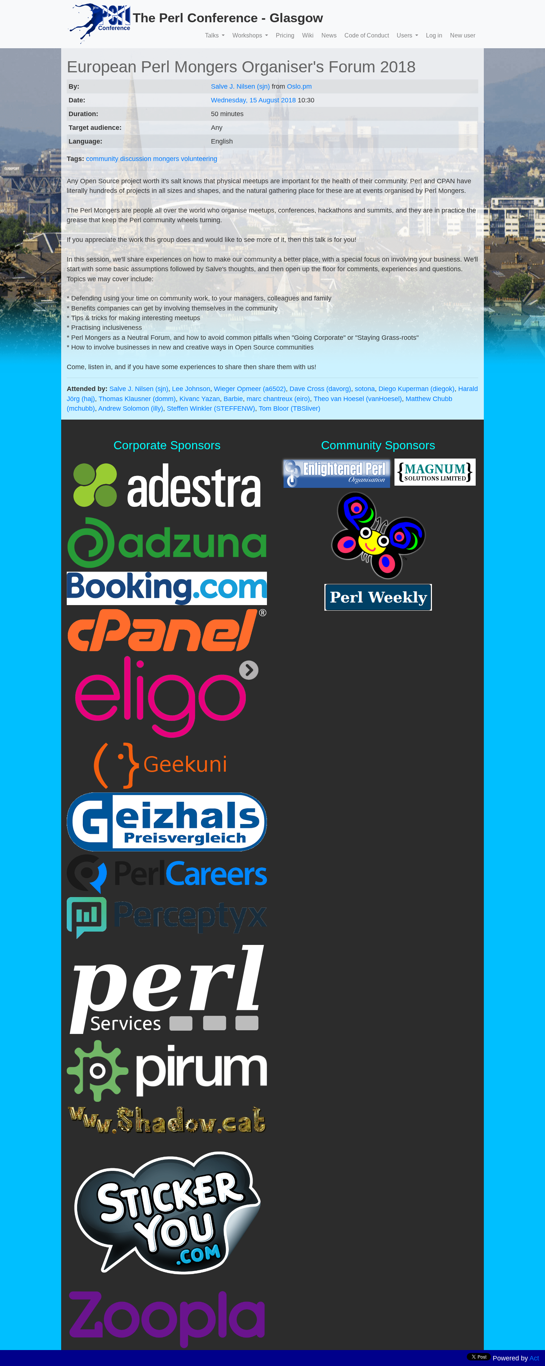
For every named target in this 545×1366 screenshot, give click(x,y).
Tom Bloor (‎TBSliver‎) (289, 408)
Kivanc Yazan (199, 399)
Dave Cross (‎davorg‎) (320, 389)
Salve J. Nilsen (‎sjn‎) (240, 86)
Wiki (308, 35)
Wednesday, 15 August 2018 (253, 100)
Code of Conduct (366, 35)
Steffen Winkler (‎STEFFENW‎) (211, 408)
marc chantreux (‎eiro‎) (278, 399)
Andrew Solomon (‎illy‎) (130, 408)
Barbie (233, 399)
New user (462, 35)
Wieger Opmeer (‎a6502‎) (250, 389)
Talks (212, 35)
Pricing (285, 35)
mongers (166, 158)
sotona (365, 389)
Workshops (248, 35)
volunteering (199, 158)
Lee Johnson (191, 389)
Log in (434, 35)
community (102, 158)
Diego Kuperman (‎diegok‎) (417, 389)
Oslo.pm (299, 86)
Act (534, 1358)
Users (405, 35)
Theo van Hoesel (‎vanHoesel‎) (358, 399)
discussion (135, 158)
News (329, 35)
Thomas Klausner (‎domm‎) (137, 399)
